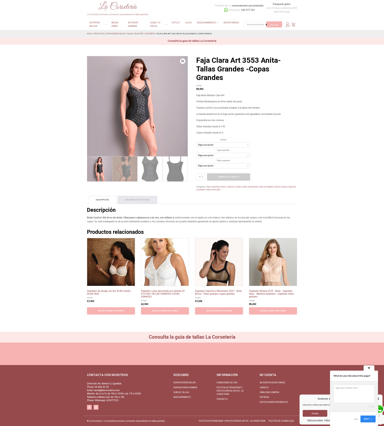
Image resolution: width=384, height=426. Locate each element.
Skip (356, 419)
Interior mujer (95, 24)
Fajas (129, 34)
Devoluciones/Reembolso (274, 402)
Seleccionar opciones (111, 311)
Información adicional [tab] (137, 200)
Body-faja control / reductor (223, 187)
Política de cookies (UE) (281, 421)
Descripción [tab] (102, 200)
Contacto (222, 399)
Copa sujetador (223, 150)
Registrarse (231, 22)
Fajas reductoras (213, 190)
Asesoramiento (206, 22)
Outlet (176, 22)
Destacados (253, 187)
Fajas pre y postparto (144, 34)
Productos (99, 34)
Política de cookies (315, 420)
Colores (223, 140)
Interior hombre (133, 24)
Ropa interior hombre (185, 387)
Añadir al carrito (228, 177)
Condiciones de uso (227, 382)
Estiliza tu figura (280, 187)
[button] (182, 61)
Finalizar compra (269, 392)
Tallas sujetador (223, 161)
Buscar (274, 25)
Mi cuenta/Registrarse (272, 382)
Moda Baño (115, 24)
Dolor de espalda (266, 187)
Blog (189, 22)
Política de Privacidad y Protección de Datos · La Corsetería (230, 390)
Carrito (264, 387)
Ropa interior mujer (116, 34)
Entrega (264, 397)
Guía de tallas (181, 392)
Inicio (89, 34)
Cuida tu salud (155, 24)
